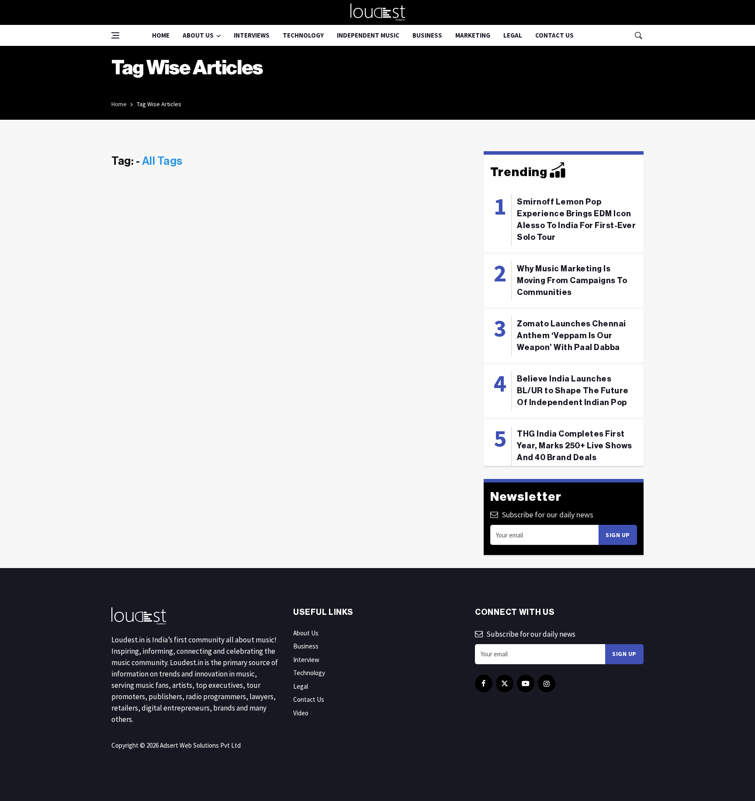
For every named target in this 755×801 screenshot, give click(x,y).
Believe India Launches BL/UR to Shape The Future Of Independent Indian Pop (573, 390)
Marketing (472, 35)
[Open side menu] (115, 35)
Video (300, 713)
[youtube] (525, 683)
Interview (306, 659)
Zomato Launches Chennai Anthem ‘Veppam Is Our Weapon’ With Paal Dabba (571, 335)
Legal (512, 35)
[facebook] (483, 683)
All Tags (162, 161)
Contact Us (554, 35)
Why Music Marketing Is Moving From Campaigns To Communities (572, 280)
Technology (303, 35)
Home (161, 35)
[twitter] (504, 683)
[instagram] (546, 683)
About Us (198, 35)
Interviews (252, 35)
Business (427, 35)
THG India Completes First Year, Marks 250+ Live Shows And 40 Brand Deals (574, 445)
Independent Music (368, 35)
